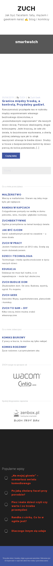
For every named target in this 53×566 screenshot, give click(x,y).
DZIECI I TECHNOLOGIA (17, 256)
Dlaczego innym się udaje (29, 530)
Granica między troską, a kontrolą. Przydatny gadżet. (23, 102)
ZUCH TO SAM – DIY (15, 308)
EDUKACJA (9, 269)
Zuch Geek (35, 97)
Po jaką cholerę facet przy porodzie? (29, 492)
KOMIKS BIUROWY (13, 337)
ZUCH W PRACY (12, 243)
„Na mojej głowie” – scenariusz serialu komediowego (25, 479)
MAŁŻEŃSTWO (11, 194)
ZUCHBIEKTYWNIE (14, 220)
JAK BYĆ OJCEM (12, 230)
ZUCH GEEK (9, 295)
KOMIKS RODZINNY (14, 346)
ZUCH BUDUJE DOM (14, 282)
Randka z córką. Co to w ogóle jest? (28, 519)
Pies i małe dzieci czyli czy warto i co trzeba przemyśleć (30, 506)
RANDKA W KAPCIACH (16, 207)
